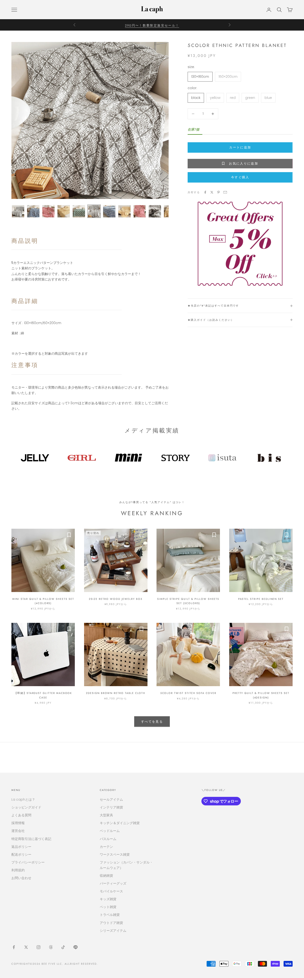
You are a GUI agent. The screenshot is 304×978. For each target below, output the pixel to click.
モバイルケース (111, 891)
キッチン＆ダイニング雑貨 (120, 823)
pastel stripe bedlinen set (261, 599)
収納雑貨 (106, 875)
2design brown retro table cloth (115, 693)
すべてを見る (152, 721)
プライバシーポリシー (28, 862)
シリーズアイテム (113, 930)
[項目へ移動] (18, 211)
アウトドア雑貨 (111, 922)
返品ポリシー (21, 846)
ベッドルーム (110, 830)
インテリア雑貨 (111, 807)
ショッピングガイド (26, 807)
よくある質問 (21, 815)
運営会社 (18, 830)
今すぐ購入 (240, 177)
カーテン (106, 846)
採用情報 (18, 823)
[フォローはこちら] (13, 947)
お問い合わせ (21, 878)
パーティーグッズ (113, 883)
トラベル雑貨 (110, 914)
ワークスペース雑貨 (115, 854)
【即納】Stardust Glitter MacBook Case (43, 695)
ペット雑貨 (108, 907)
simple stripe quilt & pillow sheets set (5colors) (188, 601)
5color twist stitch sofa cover (188, 693)
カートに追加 (240, 147)
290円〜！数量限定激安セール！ (152, 25)
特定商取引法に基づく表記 (31, 838)
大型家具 (106, 815)
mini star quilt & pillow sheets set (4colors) (43, 601)
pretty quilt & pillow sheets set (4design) (261, 695)
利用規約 (18, 870)
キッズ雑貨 (108, 899)
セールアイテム (111, 799)
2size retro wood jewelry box (115, 599)
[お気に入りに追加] (69, 534)
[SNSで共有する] (205, 192)
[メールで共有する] (225, 192)
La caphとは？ (23, 799)
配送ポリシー (21, 854)
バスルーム (108, 838)
